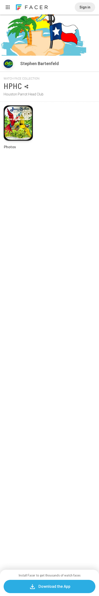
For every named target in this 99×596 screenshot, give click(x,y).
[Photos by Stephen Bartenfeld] (18, 123)
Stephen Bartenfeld (40, 63)
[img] (8, 64)
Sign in (85, 7)
